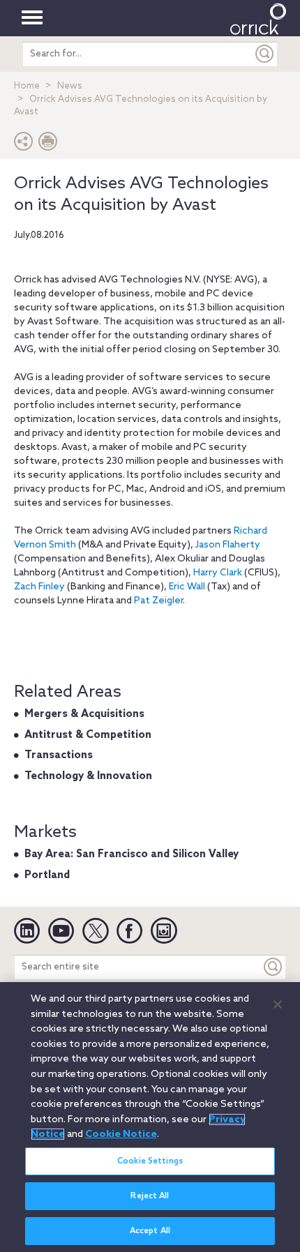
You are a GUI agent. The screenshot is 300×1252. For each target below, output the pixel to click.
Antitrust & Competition (87, 735)
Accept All (150, 1231)
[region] (150, 1117)
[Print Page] (48, 144)
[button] (23, 144)
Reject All (149, 1196)
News (69, 86)
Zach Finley (39, 587)
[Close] (277, 1004)
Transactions (58, 755)
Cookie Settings (150, 1161)
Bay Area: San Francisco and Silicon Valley (131, 854)
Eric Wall (187, 587)
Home (27, 86)
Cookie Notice (121, 1134)
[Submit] (265, 54)
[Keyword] (273, 967)
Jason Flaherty (227, 545)
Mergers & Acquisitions (84, 714)
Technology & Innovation (88, 776)
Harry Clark (217, 573)
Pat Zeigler (158, 601)
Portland (47, 875)
